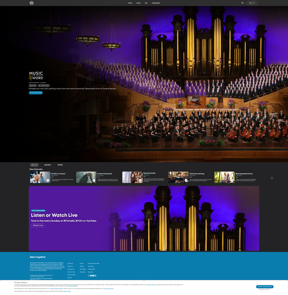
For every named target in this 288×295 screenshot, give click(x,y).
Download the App (93, 263)
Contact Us (70, 269)
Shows (82, 266)
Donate (69, 277)
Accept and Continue (265, 286)
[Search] (243, 3)
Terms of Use (71, 272)
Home (81, 263)
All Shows (70, 263)
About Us (70, 266)
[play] (47, 180)
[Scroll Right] (272, 178)
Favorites (82, 272)
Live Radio (83, 269)
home (130, 3)
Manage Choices (264, 289)
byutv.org (91, 266)
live (146, 3)
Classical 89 (91, 269)
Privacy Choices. (73, 286)
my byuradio (156, 3)
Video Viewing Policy (57, 288)
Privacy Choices (108, 288)
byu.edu (90, 272)
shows (138, 3)
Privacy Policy (71, 275)
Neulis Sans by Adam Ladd (38, 276)
